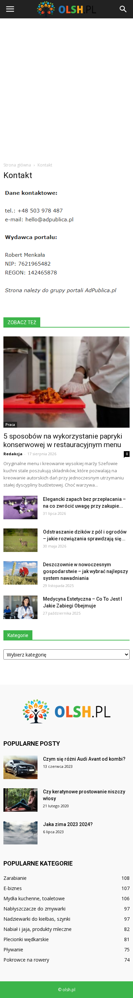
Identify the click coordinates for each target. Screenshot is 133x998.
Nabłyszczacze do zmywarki (34, 908)
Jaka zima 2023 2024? (68, 824)
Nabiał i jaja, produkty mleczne (37, 929)
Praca (10, 424)
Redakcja (13, 453)
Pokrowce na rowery (26, 959)
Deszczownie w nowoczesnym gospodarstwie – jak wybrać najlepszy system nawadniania (85, 571)
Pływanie (13, 949)
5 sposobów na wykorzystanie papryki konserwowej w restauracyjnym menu (62, 440)
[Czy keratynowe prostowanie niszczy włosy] (20, 800)
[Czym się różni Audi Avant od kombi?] (20, 767)
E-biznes (12, 888)
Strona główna (17, 165)
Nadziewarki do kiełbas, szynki (36, 919)
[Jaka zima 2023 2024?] (20, 832)
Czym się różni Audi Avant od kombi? (84, 759)
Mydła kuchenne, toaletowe (34, 898)
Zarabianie (15, 878)
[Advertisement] (66, 88)
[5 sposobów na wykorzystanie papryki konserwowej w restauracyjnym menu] (66, 382)
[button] (123, 9)
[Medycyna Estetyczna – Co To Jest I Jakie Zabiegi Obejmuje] (20, 607)
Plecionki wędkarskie (26, 939)
